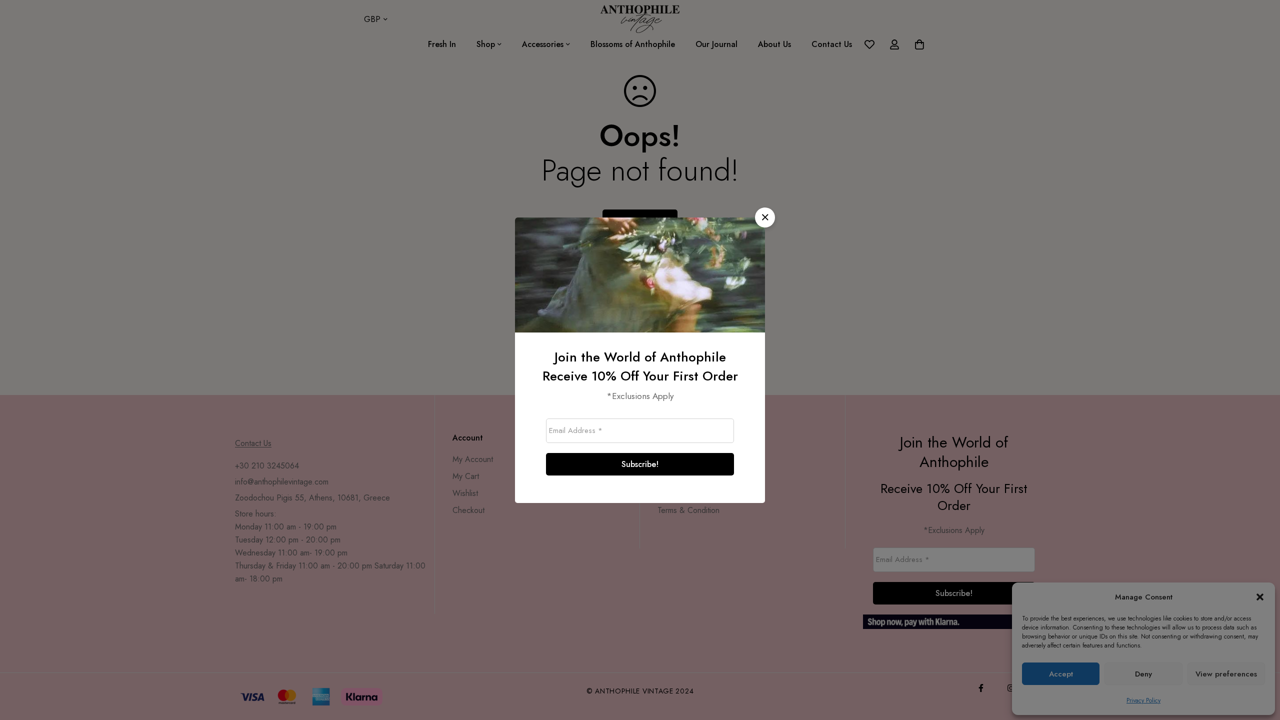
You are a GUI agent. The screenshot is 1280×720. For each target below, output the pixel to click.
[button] (765, 218)
